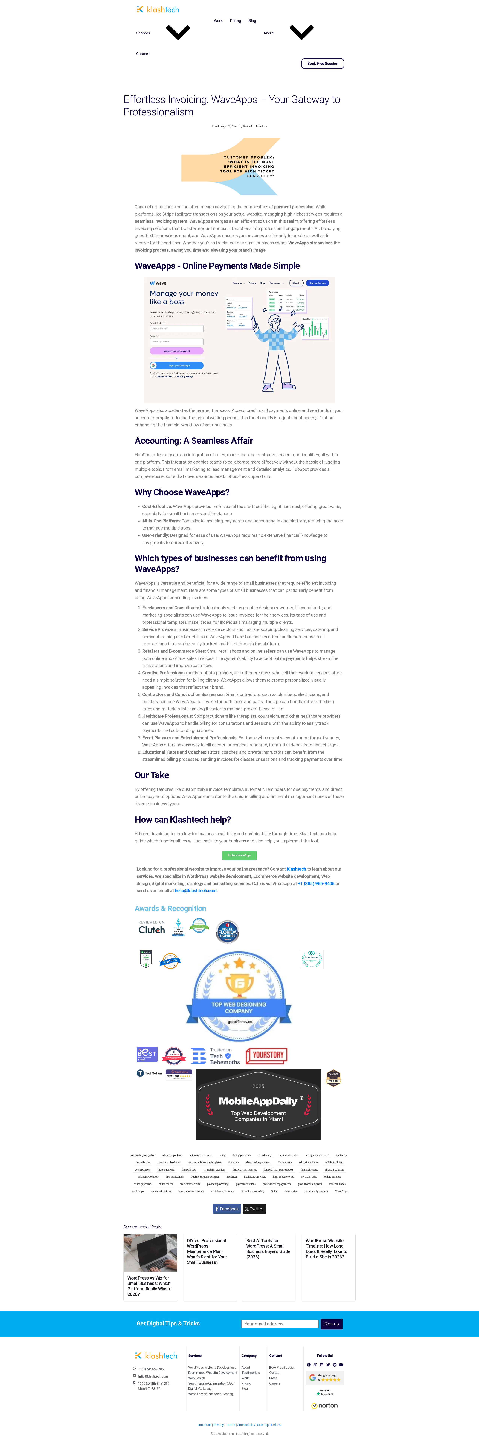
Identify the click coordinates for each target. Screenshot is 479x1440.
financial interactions (214, 1169)
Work (218, 20)
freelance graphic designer (205, 1176)
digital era (233, 1162)
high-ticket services (283, 1176)
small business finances (191, 1191)
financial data (189, 1169)
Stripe (274, 1191)
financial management (245, 1169)
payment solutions (245, 1184)
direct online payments (258, 1162)
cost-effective (143, 1162)
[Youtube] (341, 1365)
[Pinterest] (334, 1365)
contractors (342, 1155)
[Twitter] (328, 1365)
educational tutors (308, 1162)
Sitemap (263, 1425)
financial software (334, 1169)
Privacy (218, 1425)
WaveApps (341, 1191)
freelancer (231, 1176)
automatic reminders (200, 1155)
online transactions (190, 1184)
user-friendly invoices (316, 1191)
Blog (252, 20)
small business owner (222, 1191)
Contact (142, 54)
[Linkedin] (322, 1365)
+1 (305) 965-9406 (316, 883)
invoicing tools (309, 1176)
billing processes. (242, 1155)
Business (263, 126)
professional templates (310, 1184)
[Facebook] (309, 1365)
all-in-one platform (172, 1155)
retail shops (138, 1191)
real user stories (337, 1184)
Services (143, 33)
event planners (142, 1169)
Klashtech (248, 126)
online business (332, 1176)
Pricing (235, 20)
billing (222, 1155)
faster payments (166, 1169)
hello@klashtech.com (196, 890)
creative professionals (169, 1162)
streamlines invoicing (252, 1191)
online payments (142, 1184)
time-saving (291, 1191)
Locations (204, 1425)
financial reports (309, 1169)
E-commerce (285, 1162)
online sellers (166, 1184)
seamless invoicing (161, 1191)
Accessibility (246, 1425)
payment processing (218, 1184)
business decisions (289, 1155)
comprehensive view (317, 1155)
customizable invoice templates (204, 1162)
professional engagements (277, 1184)
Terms (230, 1425)
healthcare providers (255, 1176)
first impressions (174, 1176)
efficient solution (334, 1162)
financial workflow (148, 1176)
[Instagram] (315, 1365)
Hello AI (276, 1425)
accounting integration (143, 1155)
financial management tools (278, 1169)
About (268, 33)
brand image (265, 1155)
